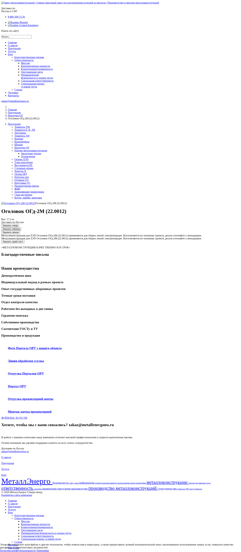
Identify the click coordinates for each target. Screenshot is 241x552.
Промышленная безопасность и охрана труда (37, 76)
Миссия (25, 63)
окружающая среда (203, 483)
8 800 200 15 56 (16, 16)
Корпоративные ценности (35, 66)
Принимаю (43, 550)
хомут (192, 489)
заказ (76, 483)
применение (50, 488)
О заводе (13, 45)
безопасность (60, 482)
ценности (198, 489)
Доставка (13, 92)
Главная (12, 42)
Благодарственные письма (29, 57)
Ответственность (24, 60)
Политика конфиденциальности (18, 550)
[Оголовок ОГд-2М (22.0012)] (18, 203)
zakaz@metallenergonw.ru (15, 101)
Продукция (14, 48)
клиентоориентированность (106, 483)
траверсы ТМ (183, 489)
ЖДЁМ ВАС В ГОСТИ (14, 417)
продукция (64, 488)
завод (71, 483)
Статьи (18, 89)
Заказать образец (11, 229)
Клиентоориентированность (37, 69)
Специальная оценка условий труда (32, 85)
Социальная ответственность (37, 80)
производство (79, 488)
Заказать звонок (11, 232)
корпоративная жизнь (127, 483)
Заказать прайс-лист (13, 241)
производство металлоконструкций (123, 488)
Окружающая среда (32, 72)
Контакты (13, 95)
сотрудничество (168, 488)
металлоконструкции (168, 482)
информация (87, 482)
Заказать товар (10, 225)
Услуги (12, 51)
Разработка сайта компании (16, 495)
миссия (192, 483)
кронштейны (141, 483)
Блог (10, 54)
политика (38, 489)
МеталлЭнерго (26, 481)
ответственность (17, 488)
